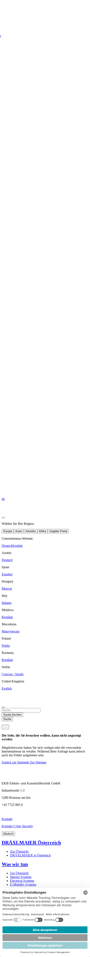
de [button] (3, 499)
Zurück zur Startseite (16, 762)
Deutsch (8, 833)
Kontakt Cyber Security (17, 826)
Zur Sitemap (38, 762)
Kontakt (7, 819)
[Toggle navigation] (5, 727)
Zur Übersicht (19, 851)
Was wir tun (15, 864)
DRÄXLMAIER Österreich (31, 842)
